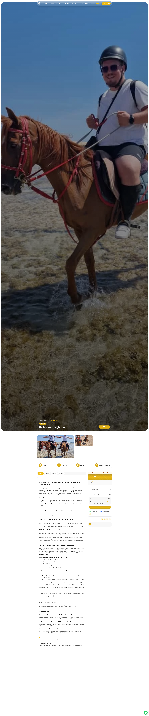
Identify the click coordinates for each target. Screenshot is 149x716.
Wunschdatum (92, 487)
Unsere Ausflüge (59, 3)
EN (99, 3)
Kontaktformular (64, 587)
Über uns (52, 3)
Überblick (40, 473)
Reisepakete (46, 420)
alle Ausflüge (48, 602)
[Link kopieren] (107, 519)
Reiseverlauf (54, 473)
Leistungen (61, 473)
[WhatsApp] (102, 519)
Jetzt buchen (105, 3)
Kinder (101, 492)
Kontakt (76, 3)
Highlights (47, 473)
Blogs (72, 3)
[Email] (110, 519)
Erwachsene (91, 492)
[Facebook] (105, 519)
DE (97, 3)
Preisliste (67, 3)
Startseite (47, 3)
